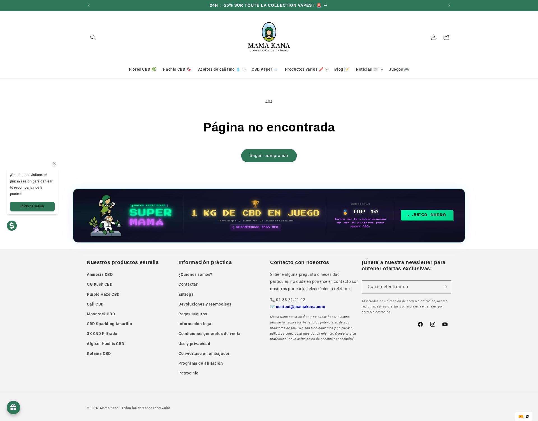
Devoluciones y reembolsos (204, 304)
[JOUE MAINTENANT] (269, 215)
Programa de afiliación (200, 363)
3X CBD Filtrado (102, 333)
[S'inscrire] (445, 286)
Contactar (188, 284)
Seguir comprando (269, 155)
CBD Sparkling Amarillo (109, 323)
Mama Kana (109, 408)
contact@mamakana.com (300, 306)
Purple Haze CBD (103, 294)
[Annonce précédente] (89, 5)
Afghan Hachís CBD (105, 343)
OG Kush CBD (100, 284)
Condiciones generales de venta (209, 333)
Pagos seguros (192, 314)
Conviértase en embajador (203, 353)
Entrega (186, 294)
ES (527, 416)
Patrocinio (188, 373)
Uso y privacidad (194, 343)
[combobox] (523, 416)
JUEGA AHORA (429, 215)
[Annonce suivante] (449, 5)
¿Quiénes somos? (195, 274)
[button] (93, 37)
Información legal (195, 323)
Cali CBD (95, 304)
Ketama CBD (99, 353)
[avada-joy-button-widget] (13, 407)
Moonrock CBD (101, 314)
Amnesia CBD (100, 274)
